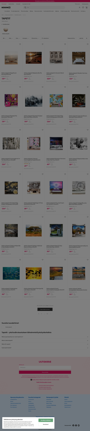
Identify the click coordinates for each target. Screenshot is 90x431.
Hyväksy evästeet (46, 420)
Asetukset (45, 424)
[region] (28, 423)
